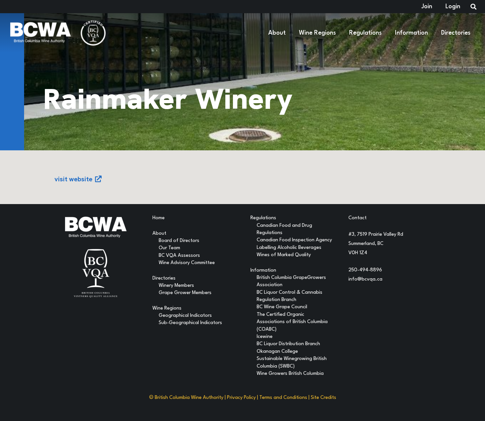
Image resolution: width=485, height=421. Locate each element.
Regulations (263, 218)
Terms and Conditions (283, 397)
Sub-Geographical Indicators (190, 322)
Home (158, 218)
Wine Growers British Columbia (290, 373)
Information (263, 270)
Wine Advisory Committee (187, 262)
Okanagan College (277, 351)
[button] (290, 33)
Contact (357, 218)
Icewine (265, 336)
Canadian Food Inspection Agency (294, 240)
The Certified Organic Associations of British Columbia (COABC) (292, 322)
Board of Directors (179, 240)
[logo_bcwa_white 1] (40, 33)
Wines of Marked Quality (284, 255)
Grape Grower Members (185, 292)
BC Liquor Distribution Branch (288, 344)
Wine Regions (166, 308)
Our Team (169, 248)
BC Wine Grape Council (282, 307)
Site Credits (323, 397)
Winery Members (176, 285)
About (159, 233)
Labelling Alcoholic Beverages (289, 247)
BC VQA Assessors (179, 255)
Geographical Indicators (185, 315)
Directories (164, 278)
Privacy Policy (241, 397)
